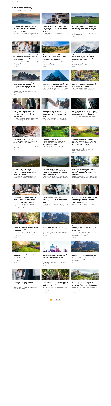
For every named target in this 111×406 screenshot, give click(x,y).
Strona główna (96, 1)
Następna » (58, 299)
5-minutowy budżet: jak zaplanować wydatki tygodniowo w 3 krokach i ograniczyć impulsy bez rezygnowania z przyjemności (55, 227)
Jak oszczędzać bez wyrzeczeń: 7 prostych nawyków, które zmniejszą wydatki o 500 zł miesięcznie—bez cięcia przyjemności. (84, 113)
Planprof (15, 2)
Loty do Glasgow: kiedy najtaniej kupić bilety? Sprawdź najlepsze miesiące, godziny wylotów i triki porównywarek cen (26, 141)
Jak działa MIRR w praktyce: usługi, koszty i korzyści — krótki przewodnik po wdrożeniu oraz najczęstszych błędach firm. (84, 84)
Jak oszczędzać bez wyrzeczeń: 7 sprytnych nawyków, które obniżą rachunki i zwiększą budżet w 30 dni (55, 284)
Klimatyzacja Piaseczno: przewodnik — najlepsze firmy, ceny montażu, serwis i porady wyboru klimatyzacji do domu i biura (84, 284)
